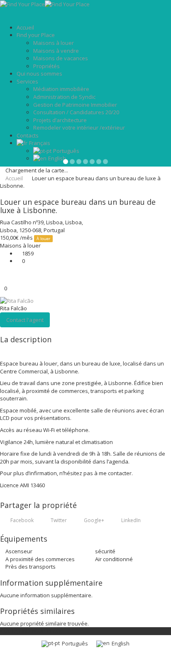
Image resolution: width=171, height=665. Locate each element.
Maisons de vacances (60, 58)
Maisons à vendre (56, 50)
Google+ (93, 520)
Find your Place (36, 35)
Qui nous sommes (39, 73)
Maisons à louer (53, 43)
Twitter (58, 520)
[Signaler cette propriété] (2, 273)
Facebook (21, 520)
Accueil (25, 27)
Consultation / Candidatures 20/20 (76, 112)
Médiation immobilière (61, 89)
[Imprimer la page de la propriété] (2, 280)
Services (27, 81)
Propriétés (46, 66)
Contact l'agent (25, 320)
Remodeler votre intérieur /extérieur (79, 127)
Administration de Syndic (64, 97)
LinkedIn (130, 520)
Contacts (28, 135)
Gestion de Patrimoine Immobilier (75, 104)
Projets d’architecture (60, 120)
